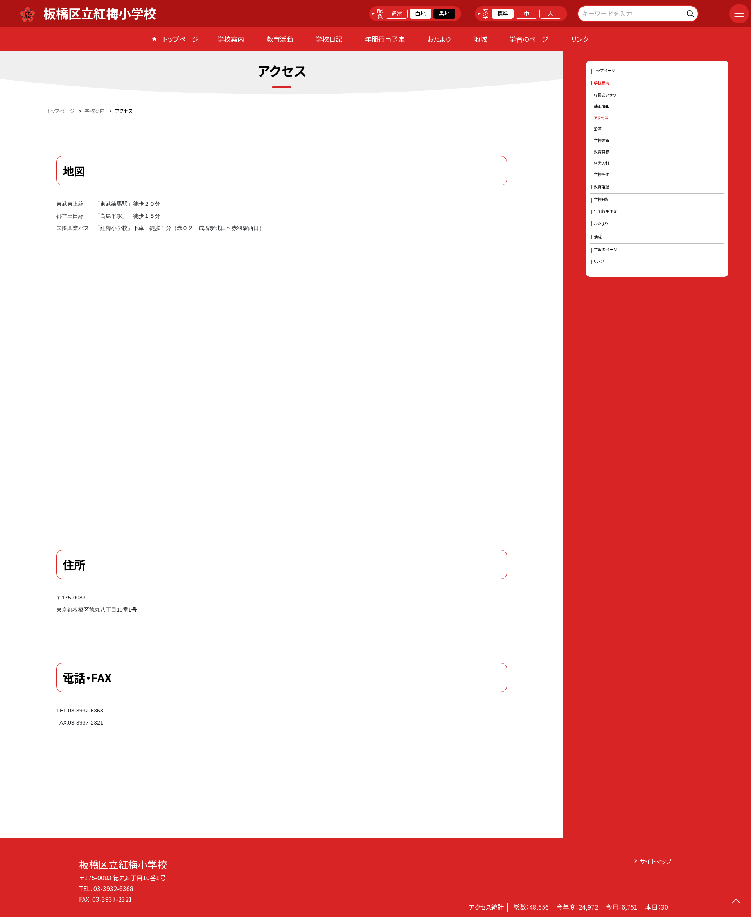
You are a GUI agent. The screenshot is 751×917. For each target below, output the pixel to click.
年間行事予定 (385, 39)
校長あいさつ (605, 95)
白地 (420, 13)
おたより (439, 39)
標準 (502, 13)
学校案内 (230, 39)
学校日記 (329, 39)
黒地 (444, 13)
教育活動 (280, 39)
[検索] (691, 12)
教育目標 (601, 151)
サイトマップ (656, 861)
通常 (396, 13)
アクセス (601, 117)
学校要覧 (601, 140)
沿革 (598, 129)
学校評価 (601, 174)
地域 (480, 39)
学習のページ (528, 39)
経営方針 (601, 163)
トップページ (181, 39)
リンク (579, 39)
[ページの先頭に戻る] (736, 902)
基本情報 (601, 106)
